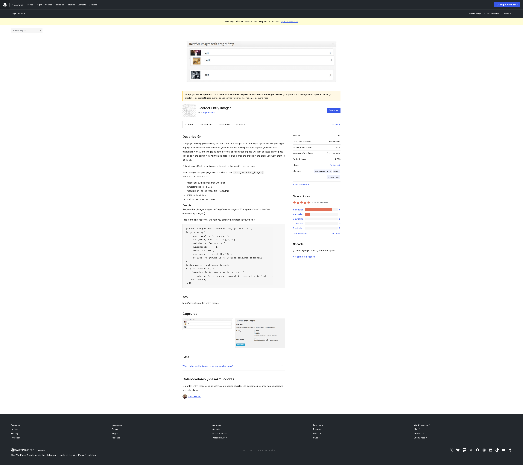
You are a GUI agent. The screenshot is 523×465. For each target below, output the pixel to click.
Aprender (216, 425)
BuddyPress (420, 438)
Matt (417, 429)
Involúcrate (318, 425)
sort (337, 177)
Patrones (116, 438)
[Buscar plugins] (39, 30)
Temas (115, 429)
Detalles (189, 124)
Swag (317, 438)
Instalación (224, 124)
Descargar (334, 110)
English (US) (335, 165)
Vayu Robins (209, 112)
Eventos (317, 429)
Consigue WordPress (507, 5)
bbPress (419, 433)
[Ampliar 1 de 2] (229, 322)
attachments (320, 171)
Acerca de (15, 425)
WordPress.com (422, 425)
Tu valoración (300, 233)
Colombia (41, 450)
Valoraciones (206, 124)
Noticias (14, 429)
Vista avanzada (301, 184)
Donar (317, 433)
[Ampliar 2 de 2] (281, 322)
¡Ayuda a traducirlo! (289, 21)
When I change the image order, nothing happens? (208, 366)
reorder (331, 177)
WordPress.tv (219, 438)
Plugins (115, 433)
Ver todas (335, 233)
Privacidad (15, 438)
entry (329, 171)
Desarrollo (241, 124)
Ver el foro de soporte (304, 256)
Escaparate (117, 425)
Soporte (336, 124)
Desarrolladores (219, 433)
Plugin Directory (18, 14)
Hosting (14, 433)
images (336, 171)
